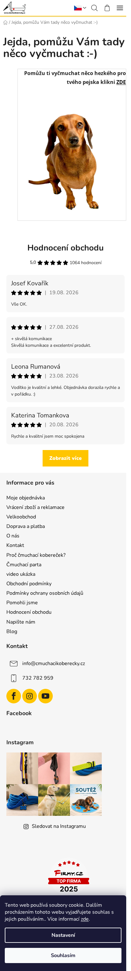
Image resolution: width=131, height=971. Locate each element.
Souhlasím (63, 955)
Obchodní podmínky (29, 583)
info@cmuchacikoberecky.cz (53, 663)
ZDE (121, 82)
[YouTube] (45, 696)
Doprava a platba (25, 526)
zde (85, 919)
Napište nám (20, 622)
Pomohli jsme (22, 602)
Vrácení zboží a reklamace (35, 507)
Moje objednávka (25, 497)
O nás (12, 535)
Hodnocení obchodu (29, 612)
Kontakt (15, 545)
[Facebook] (13, 696)
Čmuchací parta (23, 564)
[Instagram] (29, 696)
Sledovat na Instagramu (59, 826)
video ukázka (20, 574)
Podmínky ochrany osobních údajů (44, 593)
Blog (11, 631)
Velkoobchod (21, 516)
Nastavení (63, 935)
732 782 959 (37, 677)
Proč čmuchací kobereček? (36, 555)
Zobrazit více (65, 458)
